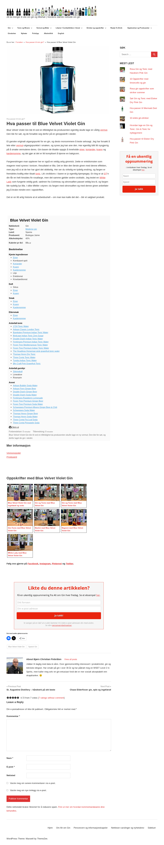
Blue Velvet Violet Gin (16, 647)
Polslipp (35, 33)
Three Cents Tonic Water (24, 357)
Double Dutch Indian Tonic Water (28, 339)
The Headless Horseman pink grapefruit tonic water (36, 351)
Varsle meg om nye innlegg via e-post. (28, 790)
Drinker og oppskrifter (95, 28)
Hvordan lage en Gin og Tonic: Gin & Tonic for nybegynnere (141, 129)
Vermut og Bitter (42, 28)
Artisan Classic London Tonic (26, 329)
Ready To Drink (116, 28)
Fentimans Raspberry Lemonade (28, 398)
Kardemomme (19, 270)
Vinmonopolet (14, 453)
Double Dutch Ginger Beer (25, 391)
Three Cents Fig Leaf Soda (25, 419)
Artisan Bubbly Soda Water (25, 385)
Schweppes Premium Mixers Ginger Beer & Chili (35, 407)
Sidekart (152, 828)
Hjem (50, 828)
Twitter (69, 563)
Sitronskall (18, 371)
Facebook (33, 563)
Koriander (17, 264)
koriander (90, 149)
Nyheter (24, 33)
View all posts (70, 659)
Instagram (45, 563)
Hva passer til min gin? (16, 119)
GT (105, 173)
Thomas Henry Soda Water (25, 416)
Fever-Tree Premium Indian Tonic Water (31, 348)
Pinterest (57, 563)
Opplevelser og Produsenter (138, 28)
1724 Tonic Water (21, 326)
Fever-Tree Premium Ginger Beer (28, 401)
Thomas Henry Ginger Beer (25, 413)
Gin (9, 28)
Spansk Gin (32, 647)
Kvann (16, 267)
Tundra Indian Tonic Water (25, 360)
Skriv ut (15, 427)
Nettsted (11, 775)
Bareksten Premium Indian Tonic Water (30, 332)
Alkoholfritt (48, 33)
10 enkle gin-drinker (139, 118)
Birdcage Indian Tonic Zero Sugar (28, 335)
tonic (37, 173)
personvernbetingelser (62, 625)
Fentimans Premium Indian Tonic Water (31, 342)
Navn (10, 758)
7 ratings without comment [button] (51, 698)
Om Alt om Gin (63, 828)
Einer (15, 257)
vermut (103, 130)
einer (81, 149)
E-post (11, 767)
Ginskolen (12, 33)
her (98, 595)
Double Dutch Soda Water (25, 395)
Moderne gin (31, 229)
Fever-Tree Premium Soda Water (28, 404)
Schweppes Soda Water (24, 410)
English (61, 33)
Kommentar (13, 716)
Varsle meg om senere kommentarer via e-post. (33, 783)
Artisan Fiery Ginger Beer (24, 388)
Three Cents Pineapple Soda (26, 423)
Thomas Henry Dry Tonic (24, 354)
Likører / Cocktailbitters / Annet (68, 28)
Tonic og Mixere (23, 28)
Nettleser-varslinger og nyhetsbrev (127, 828)
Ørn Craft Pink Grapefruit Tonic (27, 363)
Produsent (12, 457)
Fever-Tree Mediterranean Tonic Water (30, 345)
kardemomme (14, 153)
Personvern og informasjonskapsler (91, 828)
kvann (99, 149)
